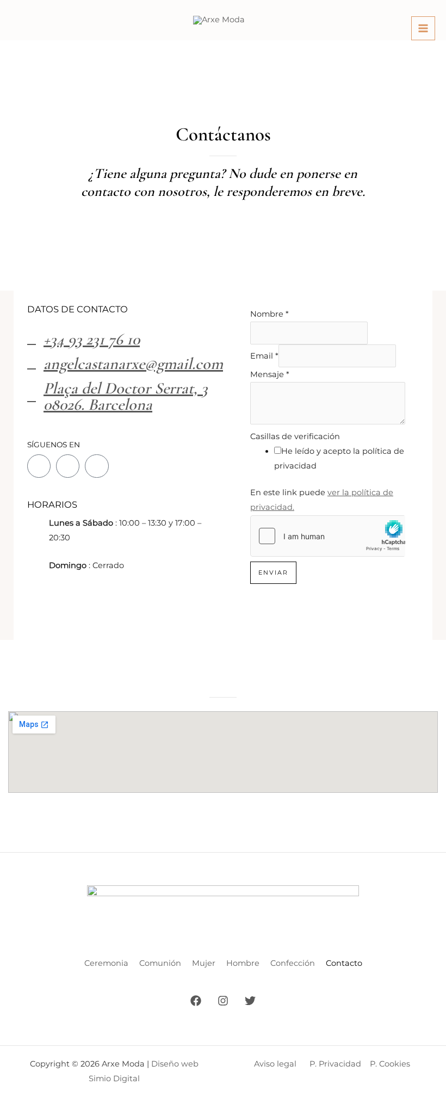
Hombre (242, 963)
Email (264, 356)
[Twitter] (250, 1000)
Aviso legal (275, 1064)
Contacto (344, 963)
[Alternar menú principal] (423, 28)
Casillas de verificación (295, 436)
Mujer (203, 963)
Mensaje (269, 374)
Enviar (273, 572)
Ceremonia (106, 963)
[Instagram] (223, 1000)
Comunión (160, 963)
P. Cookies (390, 1064)
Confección (292, 963)
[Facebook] (195, 1000)
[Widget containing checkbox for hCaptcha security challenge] (327, 536)
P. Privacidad (335, 1064)
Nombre (269, 314)
